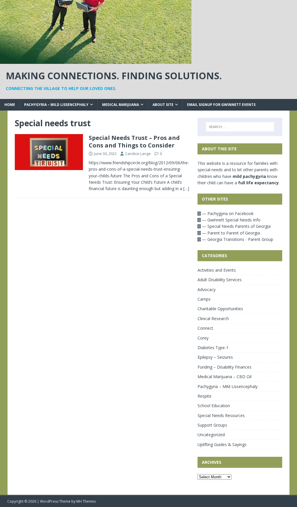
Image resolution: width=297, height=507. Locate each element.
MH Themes (86, 501)
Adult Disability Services (220, 279)
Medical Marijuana (120, 104)
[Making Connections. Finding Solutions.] (95, 60)
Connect (205, 328)
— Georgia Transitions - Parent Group (237, 239)
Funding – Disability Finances (224, 367)
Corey (203, 338)
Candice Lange (138, 153)
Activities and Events (217, 270)
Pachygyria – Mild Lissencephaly (56, 104)
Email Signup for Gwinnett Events (221, 104)
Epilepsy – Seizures (215, 357)
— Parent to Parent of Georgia (230, 233)
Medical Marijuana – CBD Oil (224, 376)
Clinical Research (213, 318)
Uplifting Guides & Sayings (222, 444)
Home (9, 104)
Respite (204, 396)
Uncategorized (211, 434)
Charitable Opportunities (220, 308)
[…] (186, 188)
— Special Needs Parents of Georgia (236, 226)
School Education (214, 405)
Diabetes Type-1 (213, 347)
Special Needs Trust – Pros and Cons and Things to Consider (134, 141)
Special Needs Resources (221, 415)
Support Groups (212, 425)
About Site (163, 104)
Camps (204, 299)
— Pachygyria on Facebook (227, 213)
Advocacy (206, 289)
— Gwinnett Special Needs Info (230, 220)
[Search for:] (240, 127)
